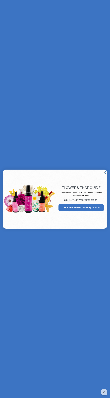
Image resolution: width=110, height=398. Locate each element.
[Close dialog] (104, 172)
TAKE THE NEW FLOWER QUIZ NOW (81, 207)
